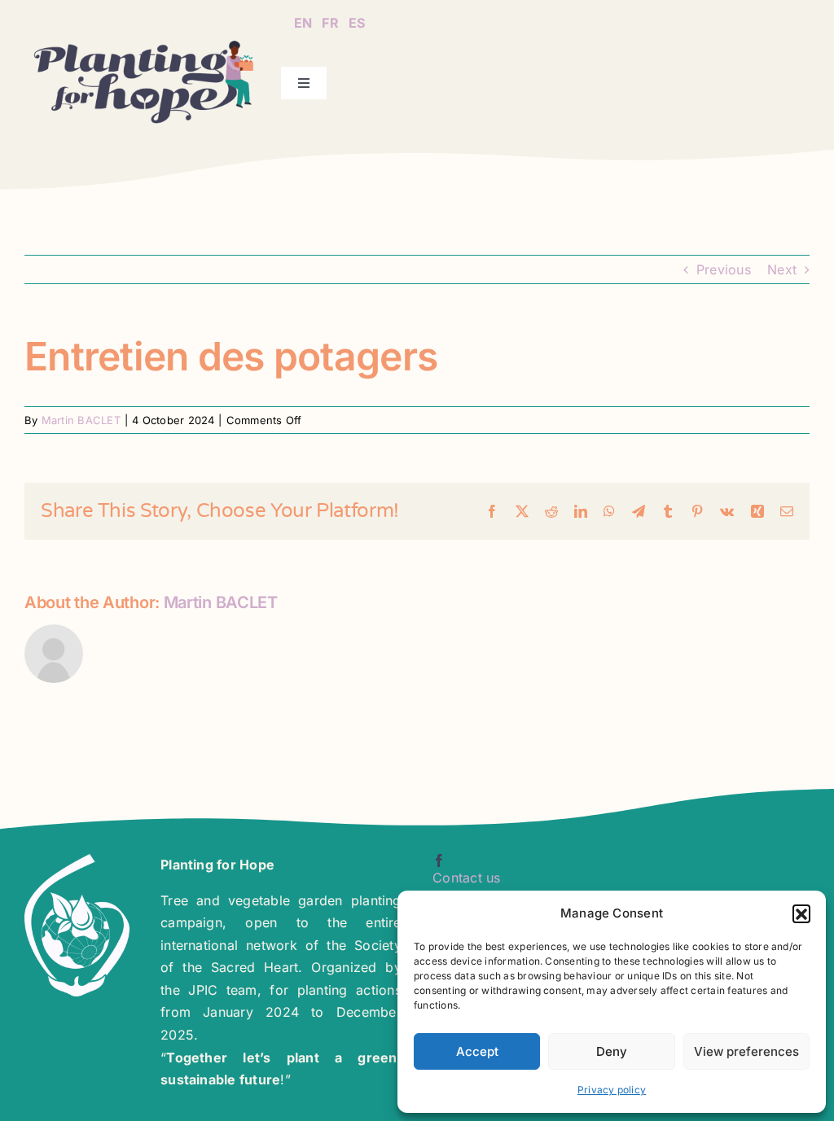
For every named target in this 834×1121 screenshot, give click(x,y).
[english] (303, 13)
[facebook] (439, 860)
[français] (330, 13)
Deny (611, 1051)
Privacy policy (611, 1090)
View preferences (746, 1051)
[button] (801, 913)
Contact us (466, 877)
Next (782, 269)
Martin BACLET (81, 420)
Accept (477, 1051)
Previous (723, 269)
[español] (357, 13)
